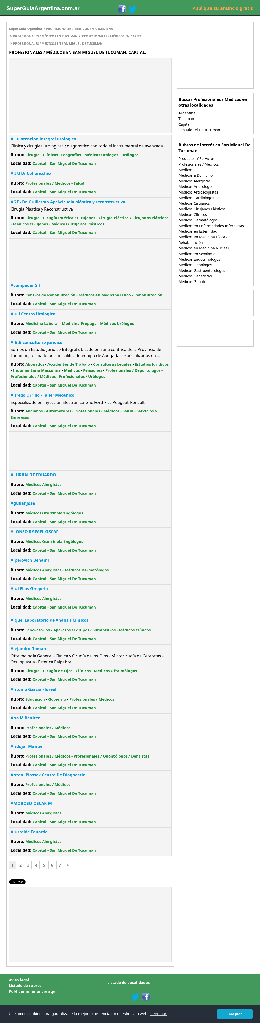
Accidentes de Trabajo (68, 364)
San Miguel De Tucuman (73, 163)
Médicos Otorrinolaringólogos (54, 512)
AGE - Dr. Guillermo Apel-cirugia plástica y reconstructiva (68, 202)
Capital (39, 163)
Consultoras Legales (112, 364)
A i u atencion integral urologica (43, 139)
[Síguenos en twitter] (135, 997)
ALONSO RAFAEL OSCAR (35, 532)
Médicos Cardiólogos (196, 197)
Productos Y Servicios (196, 158)
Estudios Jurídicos (152, 364)
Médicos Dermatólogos (87, 569)
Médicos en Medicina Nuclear (203, 248)
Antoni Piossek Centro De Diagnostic (48, 775)
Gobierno (57, 699)
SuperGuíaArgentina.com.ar (43, 8)
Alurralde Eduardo (29, 832)
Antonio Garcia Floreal (33, 689)
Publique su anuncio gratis (222, 8)
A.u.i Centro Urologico (33, 314)
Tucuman (186, 118)
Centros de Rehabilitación (50, 295)
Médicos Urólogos (101, 154)
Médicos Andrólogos (195, 186)
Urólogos (129, 154)
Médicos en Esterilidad (197, 231)
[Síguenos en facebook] (145, 997)
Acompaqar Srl (25, 285)
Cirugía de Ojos (57, 670)
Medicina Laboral (42, 323)
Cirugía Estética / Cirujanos (69, 217)
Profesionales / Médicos (47, 183)
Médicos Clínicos (135, 629)
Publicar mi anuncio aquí (33, 991)
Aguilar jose (23, 503)
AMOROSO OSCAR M (31, 803)
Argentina (187, 113)
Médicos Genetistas (195, 276)
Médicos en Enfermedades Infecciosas (211, 225)
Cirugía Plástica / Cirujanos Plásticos (133, 217)
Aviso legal (19, 979)
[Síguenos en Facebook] (122, 9)
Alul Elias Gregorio (29, 588)
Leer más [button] (158, 1014)
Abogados (34, 364)
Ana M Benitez (25, 718)
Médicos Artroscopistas (198, 192)
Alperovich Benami (30, 560)
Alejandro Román (28, 648)
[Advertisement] (52, 94)
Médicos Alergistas (43, 484)
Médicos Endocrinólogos (199, 259)
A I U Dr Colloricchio (31, 173)
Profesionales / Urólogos (82, 376)
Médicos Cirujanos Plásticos (77, 223)
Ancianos (34, 410)
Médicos (72, 370)
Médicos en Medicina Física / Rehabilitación (120, 295)
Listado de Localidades (128, 982)
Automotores (58, 410)
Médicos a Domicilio (195, 175)
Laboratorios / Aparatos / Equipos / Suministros (70, 629)
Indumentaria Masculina (37, 370)
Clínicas (50, 154)
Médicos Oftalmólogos (115, 670)
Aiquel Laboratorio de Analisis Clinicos (49, 620)
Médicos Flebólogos (195, 264)
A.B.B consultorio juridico (36, 342)
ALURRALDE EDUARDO (33, 475)
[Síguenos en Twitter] (132, 9)
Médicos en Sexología (196, 253)
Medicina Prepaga (79, 323)
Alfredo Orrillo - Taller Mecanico (42, 395)
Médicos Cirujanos (30, 223)
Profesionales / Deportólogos (132, 370)
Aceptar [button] (235, 1014)
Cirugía (32, 154)
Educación (35, 699)
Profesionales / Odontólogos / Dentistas (111, 756)
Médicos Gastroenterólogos (201, 270)
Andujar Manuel (27, 746)
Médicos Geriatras (193, 281)
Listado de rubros (25, 985)
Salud (79, 183)
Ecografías (71, 154)
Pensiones (92, 370)
